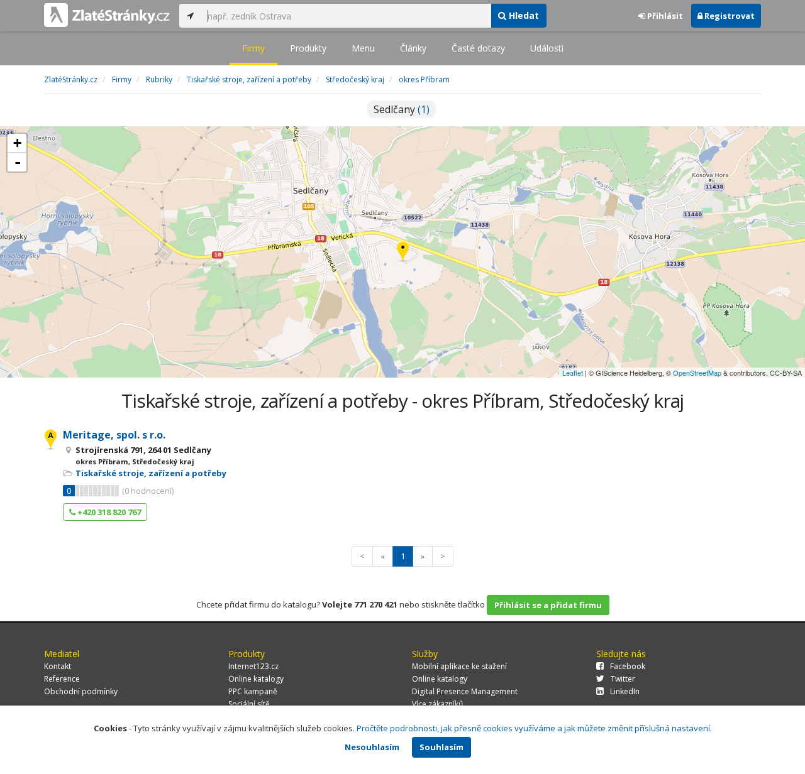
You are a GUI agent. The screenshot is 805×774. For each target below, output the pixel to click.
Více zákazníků (437, 704)
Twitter (623, 678)
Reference (62, 678)
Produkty (308, 48)
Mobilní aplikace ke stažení (459, 666)
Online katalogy (256, 678)
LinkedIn (625, 691)
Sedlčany (402, 109)
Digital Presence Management (465, 691)
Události (547, 48)
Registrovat (728, 15)
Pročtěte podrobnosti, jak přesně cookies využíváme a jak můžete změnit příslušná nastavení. (534, 728)
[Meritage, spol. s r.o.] (402, 252)
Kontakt (57, 666)
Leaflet (572, 373)
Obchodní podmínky (81, 691)
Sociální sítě (249, 704)
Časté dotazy (478, 48)
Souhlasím (441, 747)
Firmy (253, 48)
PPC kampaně (252, 691)
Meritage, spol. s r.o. (114, 435)
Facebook (627, 666)
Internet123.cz (253, 666)
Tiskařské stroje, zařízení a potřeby (150, 473)
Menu (363, 48)
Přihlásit (664, 15)
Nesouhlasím (372, 747)
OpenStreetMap (697, 373)
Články (413, 48)
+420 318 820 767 (108, 512)
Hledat (522, 15)
